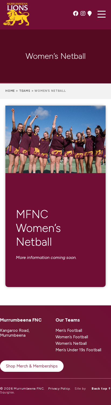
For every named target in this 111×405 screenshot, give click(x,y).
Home (10, 91)
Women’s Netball (71, 343)
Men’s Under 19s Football (78, 349)
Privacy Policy (59, 388)
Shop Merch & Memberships (32, 366)
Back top (101, 388)
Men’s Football (69, 330)
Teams (24, 91)
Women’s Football (72, 337)
